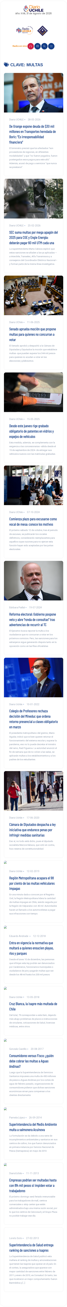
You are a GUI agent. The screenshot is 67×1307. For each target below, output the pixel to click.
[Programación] (37, 46)
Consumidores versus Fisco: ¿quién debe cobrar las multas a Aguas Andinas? (31, 1060)
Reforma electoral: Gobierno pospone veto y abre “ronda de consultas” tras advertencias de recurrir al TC (32, 619)
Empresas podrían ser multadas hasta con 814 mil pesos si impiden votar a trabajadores (33, 1185)
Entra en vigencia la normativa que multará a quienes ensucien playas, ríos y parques (31, 948)
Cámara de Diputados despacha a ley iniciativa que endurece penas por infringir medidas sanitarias (32, 829)
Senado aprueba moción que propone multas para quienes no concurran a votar (32, 334)
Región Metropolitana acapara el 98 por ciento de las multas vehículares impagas (32, 883)
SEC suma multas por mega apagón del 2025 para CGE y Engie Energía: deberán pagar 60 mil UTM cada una (33, 237)
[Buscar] (44, 46)
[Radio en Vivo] (30, 46)
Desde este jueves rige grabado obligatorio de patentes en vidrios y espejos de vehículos (31, 431)
